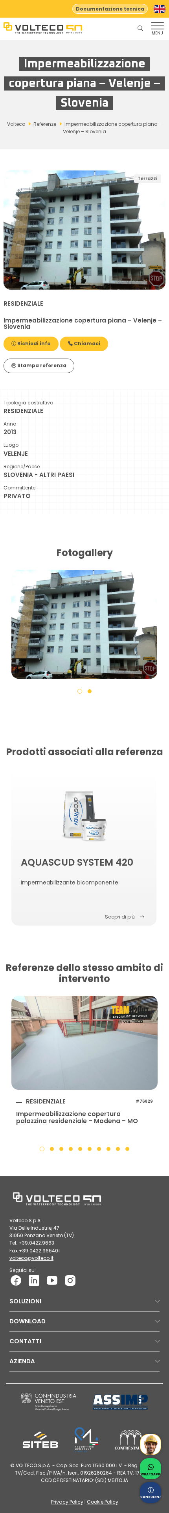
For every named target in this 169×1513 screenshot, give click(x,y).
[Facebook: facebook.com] (15, 1280)
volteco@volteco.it (31, 1258)
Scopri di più (120, 916)
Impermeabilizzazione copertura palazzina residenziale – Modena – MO (77, 1118)
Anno (10, 423)
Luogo (11, 445)
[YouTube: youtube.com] (52, 1280)
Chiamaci (86, 343)
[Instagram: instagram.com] (70, 1280)
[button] (80, 691)
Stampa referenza (41, 365)
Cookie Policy (102, 1502)
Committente (19, 487)
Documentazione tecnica (110, 8)
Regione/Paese (22, 466)
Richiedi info (33, 343)
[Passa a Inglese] (159, 9)
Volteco (16, 124)
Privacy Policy (67, 1502)
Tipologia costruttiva (28, 402)
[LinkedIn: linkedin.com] (34, 1280)
